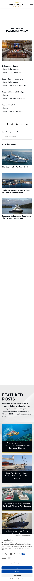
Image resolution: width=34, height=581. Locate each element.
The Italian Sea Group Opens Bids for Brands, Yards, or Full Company (17, 505)
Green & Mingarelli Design (13, 92)
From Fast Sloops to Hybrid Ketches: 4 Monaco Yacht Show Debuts (17, 476)
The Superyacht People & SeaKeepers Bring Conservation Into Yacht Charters (17, 445)
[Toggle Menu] (31, 4)
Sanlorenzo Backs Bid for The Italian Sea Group (17, 533)
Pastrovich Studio (9, 105)
